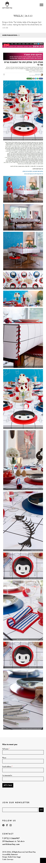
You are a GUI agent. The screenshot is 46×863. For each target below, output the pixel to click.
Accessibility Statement (10, 854)
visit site (5, 27)
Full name (6, 749)
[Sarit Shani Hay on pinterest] (3, 825)
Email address (7, 766)
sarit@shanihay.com (11, 844)
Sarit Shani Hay (7, 5)
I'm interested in (7, 775)
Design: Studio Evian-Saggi (11, 857)
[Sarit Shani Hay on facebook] (7, 825)
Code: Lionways (7, 859)
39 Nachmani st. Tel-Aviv (13, 841)
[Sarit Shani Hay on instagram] (11, 825)
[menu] (41, 4)
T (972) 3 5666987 (11, 838)
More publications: (10, 35)
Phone (4, 758)
